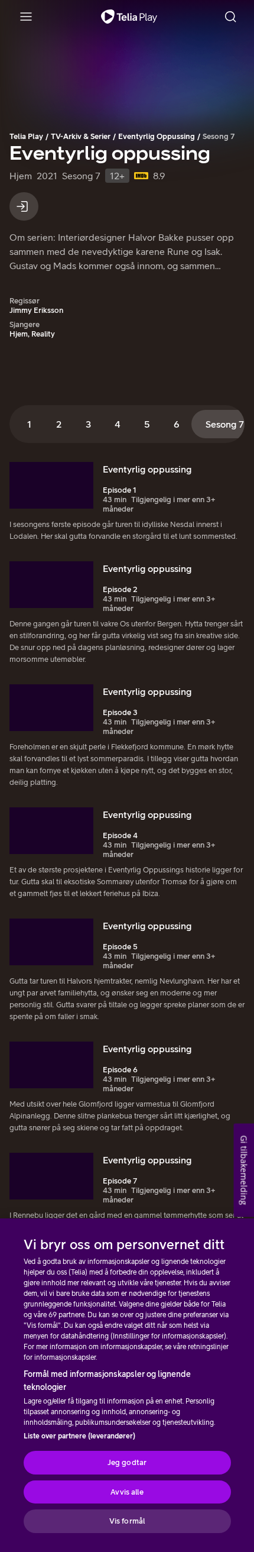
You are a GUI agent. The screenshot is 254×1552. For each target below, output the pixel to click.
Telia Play (26, 136)
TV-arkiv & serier (80, 136)
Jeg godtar (127, 1462)
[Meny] (26, 16)
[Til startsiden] (129, 16)
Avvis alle (126, 1492)
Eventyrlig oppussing (156, 136)
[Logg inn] (23, 206)
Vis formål (127, 1521)
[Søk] (230, 16)
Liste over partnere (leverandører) (79, 1436)
